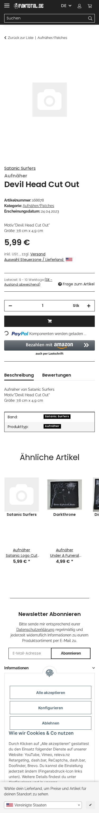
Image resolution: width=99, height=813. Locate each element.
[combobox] (43, 805)
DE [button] (64, 6)
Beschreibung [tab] (19, 375)
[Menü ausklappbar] (7, 3)
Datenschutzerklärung (35, 629)
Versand (37, 254)
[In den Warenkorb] (8, 52)
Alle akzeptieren (50, 692)
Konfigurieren (50, 708)
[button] (79, 6)
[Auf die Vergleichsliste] (83, 64)
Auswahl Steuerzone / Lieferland (34, 259)
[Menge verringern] (10, 305)
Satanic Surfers (20, 168)
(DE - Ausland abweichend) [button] (28, 282)
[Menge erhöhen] (89, 305)
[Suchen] (90, 18)
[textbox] (43, 805)
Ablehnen (50, 723)
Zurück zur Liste (21, 38)
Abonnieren (71, 653)
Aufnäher (52, 426)
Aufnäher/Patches (38, 206)
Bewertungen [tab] (56, 375)
